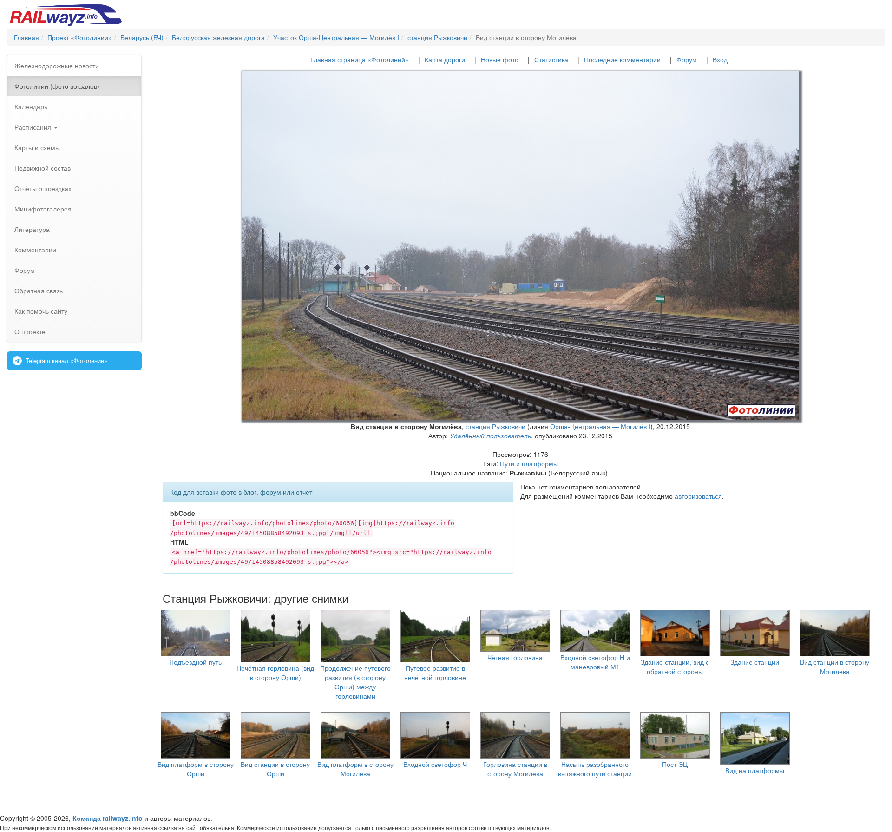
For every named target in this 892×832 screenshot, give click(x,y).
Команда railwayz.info (107, 818)
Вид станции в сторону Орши (275, 768)
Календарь (30, 106)
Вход (720, 59)
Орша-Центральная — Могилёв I (600, 426)
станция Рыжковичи (495, 426)
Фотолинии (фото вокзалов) (56, 86)
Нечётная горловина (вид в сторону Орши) (275, 672)
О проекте (30, 331)
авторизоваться (698, 496)
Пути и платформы (529, 463)
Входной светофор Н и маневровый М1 (595, 662)
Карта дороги (445, 59)
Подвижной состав (42, 167)
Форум (24, 270)
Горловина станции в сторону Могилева (515, 768)
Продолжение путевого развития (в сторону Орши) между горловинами (355, 681)
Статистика (551, 59)
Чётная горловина (515, 657)
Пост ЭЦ (675, 764)
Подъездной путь (195, 662)
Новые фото (499, 59)
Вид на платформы (754, 770)
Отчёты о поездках (43, 188)
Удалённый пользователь (490, 435)
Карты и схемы (37, 147)
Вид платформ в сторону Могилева (355, 768)
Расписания (33, 127)
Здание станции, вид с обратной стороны (675, 666)
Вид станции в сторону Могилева (834, 666)
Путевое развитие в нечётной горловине (435, 672)
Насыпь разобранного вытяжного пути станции (595, 768)
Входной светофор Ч (435, 764)
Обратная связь (38, 290)
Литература (32, 229)
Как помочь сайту (40, 311)
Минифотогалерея (43, 208)
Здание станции (754, 662)
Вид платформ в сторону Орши (195, 768)
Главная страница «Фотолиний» (359, 59)
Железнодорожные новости (56, 65)
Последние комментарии (622, 59)
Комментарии (35, 249)
